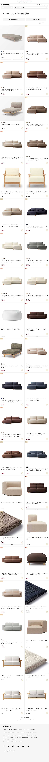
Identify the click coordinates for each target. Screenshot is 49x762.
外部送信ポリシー (14, 741)
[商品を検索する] (37, 4)
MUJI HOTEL (34, 732)
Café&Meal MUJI (11, 732)
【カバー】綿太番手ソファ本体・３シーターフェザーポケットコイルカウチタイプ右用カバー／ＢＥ (37, 125)
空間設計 (27, 729)
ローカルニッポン (14, 729)
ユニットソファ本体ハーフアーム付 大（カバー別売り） (11, 503)
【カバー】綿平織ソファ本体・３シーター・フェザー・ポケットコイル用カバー (37, 330)
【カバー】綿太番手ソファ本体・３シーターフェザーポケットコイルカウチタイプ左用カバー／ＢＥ (37, 159)
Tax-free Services (34, 734)
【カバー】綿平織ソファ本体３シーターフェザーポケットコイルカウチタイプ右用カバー (12, 90)
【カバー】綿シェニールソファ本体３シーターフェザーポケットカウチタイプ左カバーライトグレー (12, 158)
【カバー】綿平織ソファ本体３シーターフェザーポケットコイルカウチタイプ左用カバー (37, 53)
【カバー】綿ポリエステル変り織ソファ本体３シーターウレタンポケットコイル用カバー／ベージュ (12, 607)
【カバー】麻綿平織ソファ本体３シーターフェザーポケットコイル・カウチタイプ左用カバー (37, 88)
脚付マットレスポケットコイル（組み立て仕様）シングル (12, 53)
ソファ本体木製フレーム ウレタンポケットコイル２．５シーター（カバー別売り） (37, 709)
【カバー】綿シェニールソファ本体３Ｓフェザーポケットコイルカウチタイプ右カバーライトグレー (12, 225)
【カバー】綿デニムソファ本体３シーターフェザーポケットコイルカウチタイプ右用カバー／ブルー (37, 226)
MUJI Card (14, 734)
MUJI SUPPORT (21, 729)
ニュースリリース (6, 737)
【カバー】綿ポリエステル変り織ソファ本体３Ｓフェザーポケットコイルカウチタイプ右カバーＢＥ (12, 435)
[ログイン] (39, 4)
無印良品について (25, 737)
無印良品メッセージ (17, 737)
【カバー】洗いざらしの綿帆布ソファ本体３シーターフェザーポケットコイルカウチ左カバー (12, 261)
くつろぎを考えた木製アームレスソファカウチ (10, 124)
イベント (8, 729)
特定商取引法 (21, 741)
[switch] (22, 57)
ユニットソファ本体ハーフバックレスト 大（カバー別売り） (37, 538)
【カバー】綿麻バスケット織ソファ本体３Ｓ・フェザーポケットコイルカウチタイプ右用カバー (37, 296)
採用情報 (11, 737)
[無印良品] (7, 726)
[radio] (1, 51)
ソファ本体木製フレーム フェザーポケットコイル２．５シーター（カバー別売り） (12, 709)
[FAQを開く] (44, 4)
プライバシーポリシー (6, 741)
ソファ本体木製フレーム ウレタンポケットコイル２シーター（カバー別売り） (12, 676)
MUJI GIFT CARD (20, 734)
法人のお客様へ (27, 734)
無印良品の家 (5, 732)
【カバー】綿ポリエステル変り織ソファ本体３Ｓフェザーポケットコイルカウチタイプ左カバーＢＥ (37, 366)
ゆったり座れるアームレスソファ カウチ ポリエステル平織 (12, 366)
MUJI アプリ (5, 734)
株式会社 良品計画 (33, 737)
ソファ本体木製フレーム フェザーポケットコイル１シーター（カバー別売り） (12, 192)
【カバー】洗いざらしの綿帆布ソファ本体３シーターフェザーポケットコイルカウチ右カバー (12, 296)
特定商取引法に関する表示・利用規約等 (9, 739)
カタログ (9, 734)
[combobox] (7, 7)
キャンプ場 (17, 732)
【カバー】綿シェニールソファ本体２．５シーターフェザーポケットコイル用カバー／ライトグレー (37, 434)
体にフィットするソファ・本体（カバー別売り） (11, 329)
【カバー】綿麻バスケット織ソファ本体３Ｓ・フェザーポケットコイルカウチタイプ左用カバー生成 (37, 261)
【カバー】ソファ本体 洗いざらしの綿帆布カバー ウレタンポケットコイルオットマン (37, 676)
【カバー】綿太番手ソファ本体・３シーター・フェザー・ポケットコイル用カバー (11, 538)
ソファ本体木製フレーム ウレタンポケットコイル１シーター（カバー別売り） (37, 192)
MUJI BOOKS (28, 732)
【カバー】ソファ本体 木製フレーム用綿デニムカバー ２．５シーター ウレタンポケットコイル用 (37, 607)
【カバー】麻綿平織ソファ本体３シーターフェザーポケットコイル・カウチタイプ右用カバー (12, 468)
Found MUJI (23, 732)
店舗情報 (4, 729)
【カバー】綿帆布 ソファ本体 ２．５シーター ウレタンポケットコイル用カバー (12, 642)
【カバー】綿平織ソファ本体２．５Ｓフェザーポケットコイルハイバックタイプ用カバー (37, 503)
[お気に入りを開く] (42, 4)
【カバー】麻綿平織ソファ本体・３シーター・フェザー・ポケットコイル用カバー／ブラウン (11, 574)
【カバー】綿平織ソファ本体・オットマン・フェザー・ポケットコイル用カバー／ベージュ (37, 574)
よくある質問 (32, 729)
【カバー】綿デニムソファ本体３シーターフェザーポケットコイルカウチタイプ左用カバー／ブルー (12, 401)
